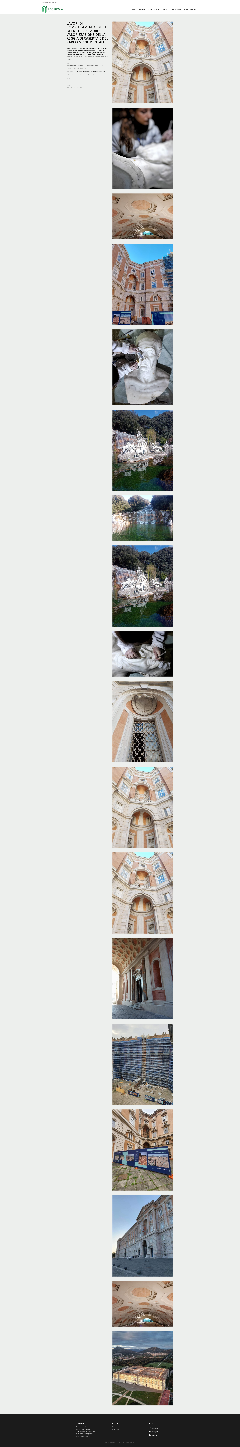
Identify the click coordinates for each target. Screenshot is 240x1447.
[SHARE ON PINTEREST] (77, 87)
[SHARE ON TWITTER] (68, 87)
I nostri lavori (80, 75)
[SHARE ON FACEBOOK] (71, 87)
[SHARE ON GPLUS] (74, 87)
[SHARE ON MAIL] (81, 87)
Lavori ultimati (89, 75)
